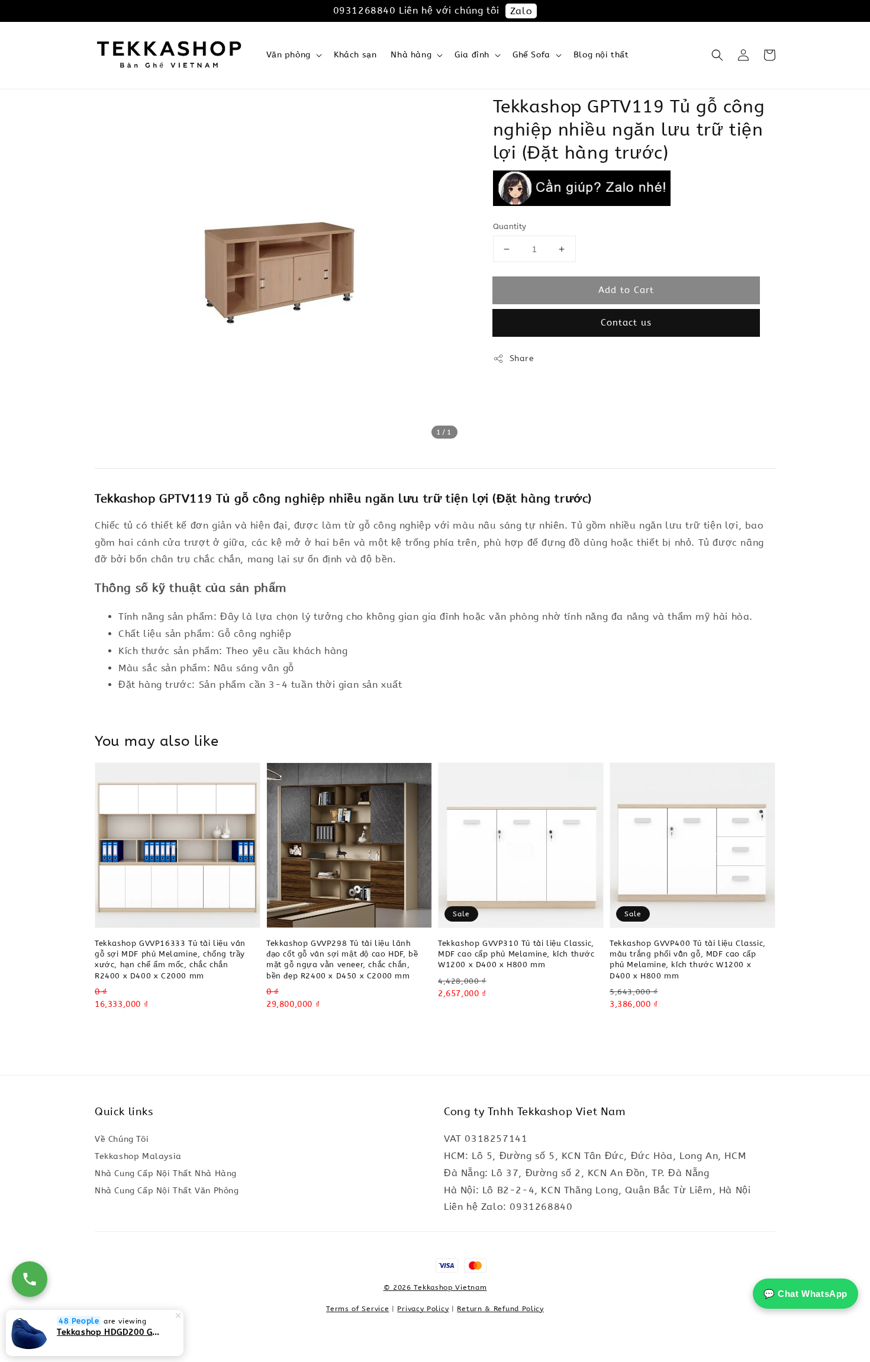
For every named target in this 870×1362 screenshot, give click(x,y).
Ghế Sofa (531, 55)
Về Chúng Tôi (122, 1139)
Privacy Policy (423, 1309)
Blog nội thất (601, 55)
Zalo (521, 11)
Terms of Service (357, 1309)
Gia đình (472, 55)
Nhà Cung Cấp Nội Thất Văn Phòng (167, 1191)
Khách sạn (355, 55)
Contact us (626, 322)
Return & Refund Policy (500, 1309)
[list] (435, 1271)
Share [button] (522, 358)
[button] (717, 55)
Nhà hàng (411, 55)
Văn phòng (288, 55)
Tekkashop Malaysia (138, 1156)
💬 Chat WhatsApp (805, 1294)
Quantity (510, 226)
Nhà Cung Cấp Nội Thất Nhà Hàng (166, 1173)
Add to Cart (626, 290)
